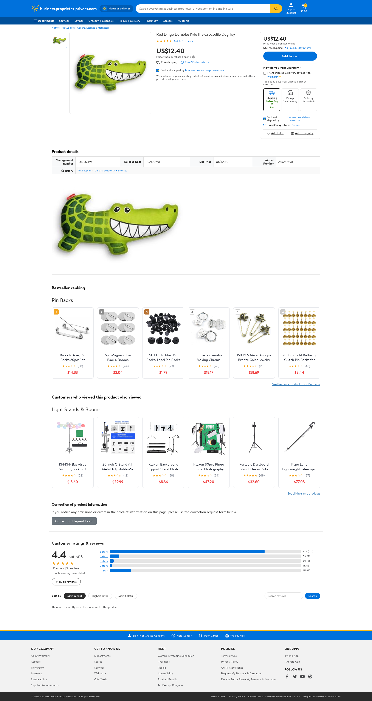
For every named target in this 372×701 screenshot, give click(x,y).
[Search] (276, 8)
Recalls (162, 667)
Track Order (211, 636)
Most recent (74, 596)
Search (312, 596)
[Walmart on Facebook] (287, 677)
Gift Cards (100, 679)
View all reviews (66, 582)
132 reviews (186, 41)
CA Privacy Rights (232, 667)
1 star (105, 570)
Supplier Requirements (45, 685)
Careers (167, 21)
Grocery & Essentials (100, 21)
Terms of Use (229, 656)
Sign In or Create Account (148, 636)
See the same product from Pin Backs (296, 384)
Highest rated (100, 596)
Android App (292, 661)
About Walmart (40, 656)
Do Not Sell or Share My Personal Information (248, 679)
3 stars (104, 561)
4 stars (104, 556)
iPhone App (292, 656)
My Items (183, 21)
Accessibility (165, 673)
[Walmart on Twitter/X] (294, 677)
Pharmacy (152, 21)
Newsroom (37, 667)
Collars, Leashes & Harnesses (93, 27)
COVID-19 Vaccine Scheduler (176, 656)
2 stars (104, 565)
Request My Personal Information (241, 673)
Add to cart (290, 56)
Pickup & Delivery (129, 21)
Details (295, 125)
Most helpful (125, 596)
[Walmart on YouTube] (302, 677)
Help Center (184, 636)
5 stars (104, 551)
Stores (98, 661)
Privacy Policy (229, 661)
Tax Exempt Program (170, 685)
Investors (36, 673)
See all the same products (304, 493)
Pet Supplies (68, 27)
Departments (46, 21)
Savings (78, 21)
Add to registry (304, 133)
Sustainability (39, 679)
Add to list (277, 133)
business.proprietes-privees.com (204, 70)
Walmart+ (100, 673)
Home (55, 27)
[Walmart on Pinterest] (310, 677)
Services (64, 21)
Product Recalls (167, 679)
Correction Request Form (74, 521)
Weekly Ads (237, 636)
